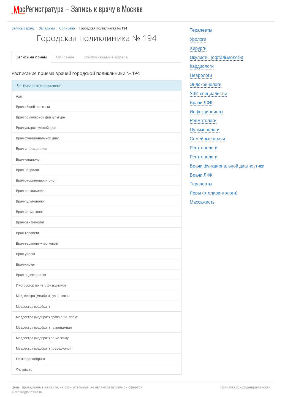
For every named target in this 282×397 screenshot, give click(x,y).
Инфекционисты (206, 111)
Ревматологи (203, 120)
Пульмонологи (204, 129)
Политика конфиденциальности (245, 387)
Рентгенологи (204, 147)
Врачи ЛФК (201, 102)
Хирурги (198, 48)
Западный (47, 28)
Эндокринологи (205, 84)
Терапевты (201, 30)
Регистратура (78, 8)
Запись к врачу (23, 28)
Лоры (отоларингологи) (213, 193)
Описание (65, 57)
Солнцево (67, 28)
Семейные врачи (207, 138)
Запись (31, 57)
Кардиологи (202, 66)
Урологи (198, 39)
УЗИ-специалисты (208, 93)
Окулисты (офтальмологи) (216, 57)
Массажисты (203, 202)
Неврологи (201, 75)
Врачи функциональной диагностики (227, 166)
